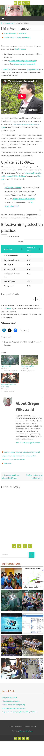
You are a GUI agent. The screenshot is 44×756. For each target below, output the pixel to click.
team (12, 457)
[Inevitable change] (32, 576)
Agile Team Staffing (27, 365)
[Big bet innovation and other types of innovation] (11, 666)
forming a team (20, 48)
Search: (20, 240)
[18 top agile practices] (11, 643)
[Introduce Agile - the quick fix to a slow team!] (32, 643)
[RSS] (24, 3)
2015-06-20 (22, 33)
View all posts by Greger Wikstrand (29, 442)
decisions (19, 451)
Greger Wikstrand (10, 8)
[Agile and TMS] (10, 359)
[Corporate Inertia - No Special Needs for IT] (11, 621)
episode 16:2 (7, 68)
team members (19, 457)
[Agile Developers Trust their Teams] (10, 377)
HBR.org (8, 307)
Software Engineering (22, 37)
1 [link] (37, 298)
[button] (21, 248)
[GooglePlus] (28, 3)
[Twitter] (19, 3)
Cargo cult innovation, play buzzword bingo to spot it (19, 709)
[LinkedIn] (15, 3)
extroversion (27, 451)
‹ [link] (33, 298)
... (32, 438)
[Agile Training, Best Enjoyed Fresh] (32, 666)
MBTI (34, 454)
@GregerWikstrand (13, 186)
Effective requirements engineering (13, 701)
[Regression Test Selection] (32, 621)
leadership (28, 454)
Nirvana (21, 728)
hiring (13, 454)
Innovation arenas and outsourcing (13, 705)
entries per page (13, 235)
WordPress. (29, 728)
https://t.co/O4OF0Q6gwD (23, 197)
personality (5, 457)
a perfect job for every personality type (22, 59)
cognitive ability (9, 451)
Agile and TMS (5, 365)
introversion (20, 454)
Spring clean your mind (9, 694)
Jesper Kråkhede (33, 68)
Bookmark (7, 461)
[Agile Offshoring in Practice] (11, 576)
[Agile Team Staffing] (29, 359)
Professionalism (9, 23)
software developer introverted (24, 63)
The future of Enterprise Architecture (34, 473)
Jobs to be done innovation (11, 698)
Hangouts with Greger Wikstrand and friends (11, 473)
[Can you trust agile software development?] (32, 598)
